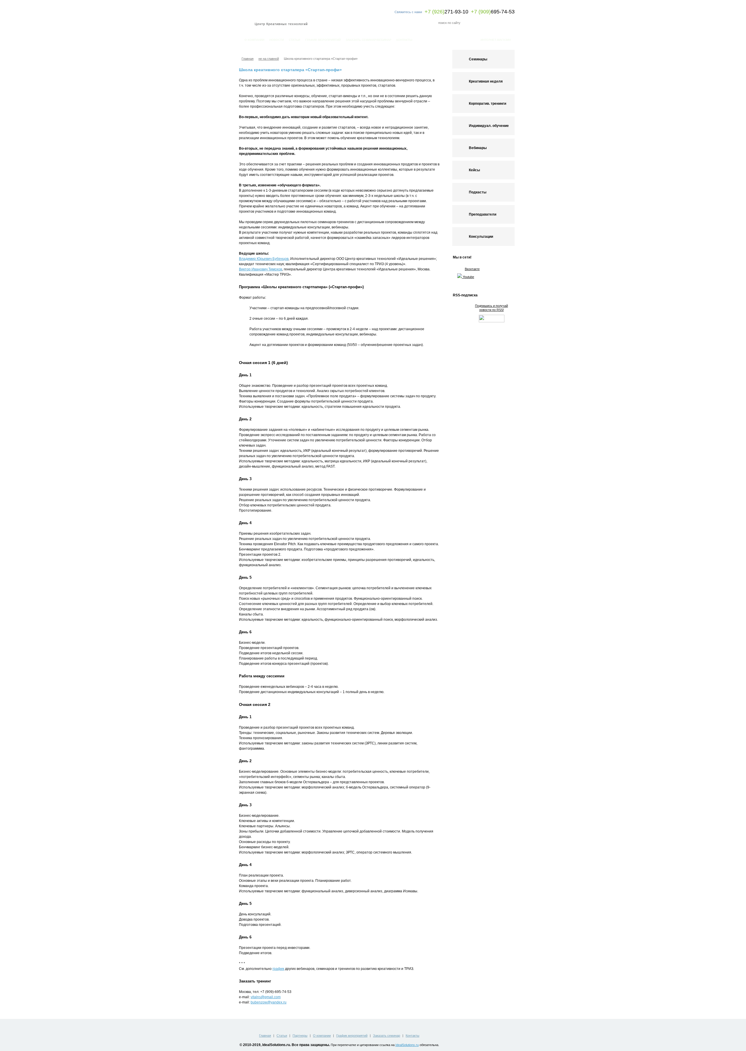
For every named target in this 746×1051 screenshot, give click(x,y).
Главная (236, 40)
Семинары (478, 59)
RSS (464, 315)
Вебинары (478, 148)
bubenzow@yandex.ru (268, 1002)
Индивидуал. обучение (489, 126)
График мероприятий (323, 39)
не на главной (268, 58)
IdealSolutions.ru (407, 1045)
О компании (254, 39)
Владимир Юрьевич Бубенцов (263, 259)
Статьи (294, 39)
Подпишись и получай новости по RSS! (491, 308)
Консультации (481, 237)
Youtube (468, 277)
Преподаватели (482, 214)
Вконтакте (472, 269)
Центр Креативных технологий (281, 24)
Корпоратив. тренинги (487, 104)
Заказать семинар (386, 1035)
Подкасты (477, 192)
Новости (276, 39)
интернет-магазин (496, 39)
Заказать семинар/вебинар (368, 39)
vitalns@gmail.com (266, 997)
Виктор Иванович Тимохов (260, 269)
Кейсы (474, 170)
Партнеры (300, 1035)
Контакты (404, 39)
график (278, 969)
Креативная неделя (486, 81)
